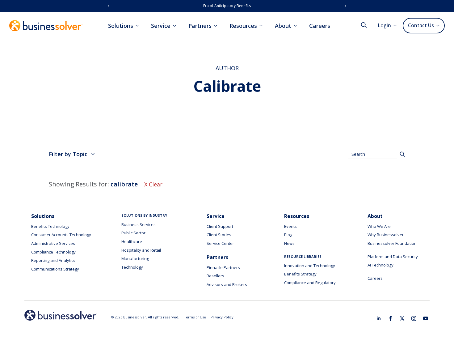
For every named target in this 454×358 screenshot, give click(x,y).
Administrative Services (53, 243)
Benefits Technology (50, 226)
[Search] (402, 154)
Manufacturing (135, 258)
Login (384, 25)
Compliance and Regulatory (310, 282)
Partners (200, 25)
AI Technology (380, 265)
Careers (319, 25)
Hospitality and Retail (141, 250)
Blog (288, 234)
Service (160, 25)
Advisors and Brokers (227, 284)
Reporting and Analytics (53, 260)
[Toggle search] (364, 25)
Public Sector (133, 233)
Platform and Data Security (393, 256)
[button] (108, 6)
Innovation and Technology (309, 265)
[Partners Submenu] (217, 26)
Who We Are (379, 226)
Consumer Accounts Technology (61, 234)
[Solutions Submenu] (139, 26)
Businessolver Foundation (392, 243)
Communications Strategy (55, 269)
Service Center (220, 243)
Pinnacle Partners (223, 267)
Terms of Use (195, 317)
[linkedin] (379, 318)
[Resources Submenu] (263, 26)
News (289, 243)
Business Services (138, 224)
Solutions (120, 25)
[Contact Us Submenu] (439, 26)
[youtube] (426, 318)
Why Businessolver (386, 234)
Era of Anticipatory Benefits (227, 5)
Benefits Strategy (300, 274)
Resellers (215, 276)
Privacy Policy (222, 317)
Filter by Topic (68, 154)
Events (290, 226)
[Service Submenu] (176, 26)
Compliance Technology (53, 252)
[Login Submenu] (397, 25)
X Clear (153, 184)
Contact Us (421, 25)
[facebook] (390, 318)
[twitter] (402, 318)
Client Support (220, 226)
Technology (132, 267)
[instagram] (414, 318)
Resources (243, 25)
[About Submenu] (297, 26)
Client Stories (219, 234)
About (283, 25)
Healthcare (131, 241)
